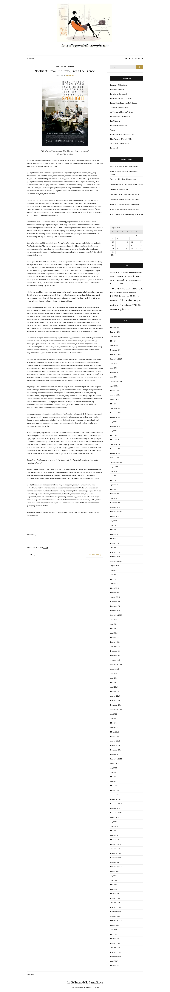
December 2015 (115, 552)
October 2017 (115, 458)
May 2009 (113, 885)
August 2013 (114, 669)
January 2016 (115, 548)
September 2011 (116, 759)
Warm (112, 166)
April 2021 (114, 386)
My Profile (30, 59)
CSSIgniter (95, 987)
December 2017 (115, 449)
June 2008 (113, 930)
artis (122, 272)
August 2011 (114, 763)
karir (121, 283)
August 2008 (114, 925)
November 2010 (116, 804)
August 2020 (114, 399)
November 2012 (116, 705)
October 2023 (115, 372)
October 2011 (115, 754)
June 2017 (113, 476)
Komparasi (114, 148)
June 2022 (113, 377)
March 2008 (114, 939)
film (57, 67)
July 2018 (113, 431)
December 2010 (115, 799)
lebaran (126, 289)
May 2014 (113, 628)
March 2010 (114, 840)
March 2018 (114, 440)
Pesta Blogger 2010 (132, 194)
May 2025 (113, 341)
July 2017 (113, 471)
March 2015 (114, 588)
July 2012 (113, 714)
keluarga (116, 288)
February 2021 (115, 390)
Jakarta (138, 280)
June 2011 (113, 772)
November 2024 (116, 354)
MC (135, 289)
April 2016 (114, 534)
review (63, 67)
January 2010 (115, 849)
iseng (134, 280)
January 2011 (115, 795)
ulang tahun (122, 309)
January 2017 (115, 498)
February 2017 (115, 494)
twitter (112, 310)
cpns (118, 276)
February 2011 (115, 790)
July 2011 (113, 768)
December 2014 (115, 602)
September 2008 (116, 921)
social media (122, 305)
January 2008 (115, 948)
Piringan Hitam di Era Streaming (120, 98)
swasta (130, 305)
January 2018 (115, 444)
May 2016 (113, 530)
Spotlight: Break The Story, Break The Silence (65, 71)
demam (130, 276)
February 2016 (115, 543)
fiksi (125, 280)
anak (118, 272)
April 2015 (114, 584)
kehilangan (133, 284)
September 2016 (116, 512)
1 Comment (70, 75)
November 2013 (116, 655)
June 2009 (113, 880)
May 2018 (113, 435)
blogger (135, 272)
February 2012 (115, 736)
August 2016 (114, 516)
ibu (131, 280)
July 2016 (113, 521)
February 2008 (115, 943)
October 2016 (115, 507)
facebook (114, 280)
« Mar (112, 255)
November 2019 (116, 417)
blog (130, 272)
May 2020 (113, 404)
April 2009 (114, 889)
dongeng (137, 276)
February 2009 (115, 898)
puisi (127, 300)
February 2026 (115, 332)
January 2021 (115, 395)
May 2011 (113, 777)
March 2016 (114, 539)
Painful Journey (115, 121)
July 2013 (113, 673)
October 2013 (115, 660)
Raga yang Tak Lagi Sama (118, 85)
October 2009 (115, 862)
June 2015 (113, 575)
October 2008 (115, 916)
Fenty (112, 204)
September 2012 (116, 709)
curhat (124, 276)
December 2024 (115, 350)
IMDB (45, 547)
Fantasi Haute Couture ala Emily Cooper (123, 103)
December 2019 (115, 413)
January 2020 (115, 408)
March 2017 (114, 489)
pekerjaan (134, 296)
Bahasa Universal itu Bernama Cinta (122, 134)
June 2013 (113, 678)
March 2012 (114, 732)
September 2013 (116, 664)
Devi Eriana (114, 215)
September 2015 (116, 561)
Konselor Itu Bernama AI (118, 94)
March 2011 (114, 786)
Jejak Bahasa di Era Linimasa (119, 107)
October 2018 (115, 426)
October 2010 (115, 808)
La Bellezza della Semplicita (85, 982)
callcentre (113, 276)
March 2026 (114, 327)
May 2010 (113, 831)
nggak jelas (126, 292)
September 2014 (116, 615)
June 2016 (113, 525)
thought (71, 67)
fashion (120, 280)
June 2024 (113, 368)
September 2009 (116, 867)
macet (131, 289)
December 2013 (115, 651)
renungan (135, 300)
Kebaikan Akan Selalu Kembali (120, 116)
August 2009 (114, 871)
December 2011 (115, 745)
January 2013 (115, 696)
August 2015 (114, 566)
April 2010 (114, 835)
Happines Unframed (117, 89)
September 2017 (116, 462)
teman (136, 305)
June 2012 (113, 718)
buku (140, 272)
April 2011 (114, 781)
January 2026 (115, 336)
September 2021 (116, 381)
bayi (126, 272)
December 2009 (115, 853)
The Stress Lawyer (116, 194)
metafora (114, 292)
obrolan (133, 292)
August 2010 (114, 817)
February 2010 (115, 844)
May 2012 (113, 723)
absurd (112, 272)
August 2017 (114, 467)
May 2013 (113, 682)
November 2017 (116, 453)
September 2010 (116, 813)
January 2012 (115, 741)
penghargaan (114, 300)
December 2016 (115, 503)
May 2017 (113, 480)
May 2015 (113, 579)
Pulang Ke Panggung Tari (118, 125)
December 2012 (115, 700)
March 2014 (114, 637)
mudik (120, 292)
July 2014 (113, 620)
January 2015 (115, 597)
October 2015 (115, 557)
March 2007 (114, 966)
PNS (121, 300)
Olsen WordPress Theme (80, 987)
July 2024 (113, 363)
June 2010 (113, 826)
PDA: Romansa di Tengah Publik (121, 139)
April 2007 (114, 961)
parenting (115, 295)
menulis (140, 289)
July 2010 (113, 822)
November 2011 (116, 750)
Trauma (113, 130)
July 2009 (113, 876)
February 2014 (115, 642)
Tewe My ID (114, 189)
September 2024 (116, 359)
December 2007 (115, 952)
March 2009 (114, 894)
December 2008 (115, 907)
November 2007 (116, 957)
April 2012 (114, 727)
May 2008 (113, 934)
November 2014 (116, 606)
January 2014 (115, 646)
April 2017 (114, 485)
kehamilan (127, 284)
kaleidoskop (114, 284)
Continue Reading (94, 555)
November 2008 (116, 912)
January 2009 (115, 903)
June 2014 (113, 624)
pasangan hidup (124, 296)
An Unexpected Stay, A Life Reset (121, 112)
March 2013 (114, 691)
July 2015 (113, 570)
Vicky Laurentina (115, 184)
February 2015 (115, 593)
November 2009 (116, 858)
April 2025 (114, 345)
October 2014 (115, 611)
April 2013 (114, 687)
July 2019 (113, 422)
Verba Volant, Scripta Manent (120, 143)
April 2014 (114, 633)
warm (112, 171)
